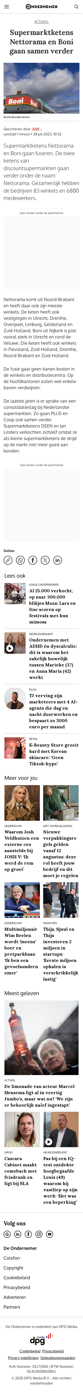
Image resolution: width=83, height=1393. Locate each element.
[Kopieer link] (8, 560)
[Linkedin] (17, 1234)
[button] (23, 1358)
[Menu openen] (7, 7)
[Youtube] (49, 1234)
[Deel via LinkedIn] (57, 560)
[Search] (76, 7)
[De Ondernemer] (41, 6)
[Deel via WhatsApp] (20, 560)
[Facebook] (28, 1234)
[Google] (7, 1234)
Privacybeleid (53, 1351)
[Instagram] (38, 1234)
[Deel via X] (45, 560)
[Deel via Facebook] (32, 560)
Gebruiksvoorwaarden (58, 1358)
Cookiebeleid (30, 1351)
